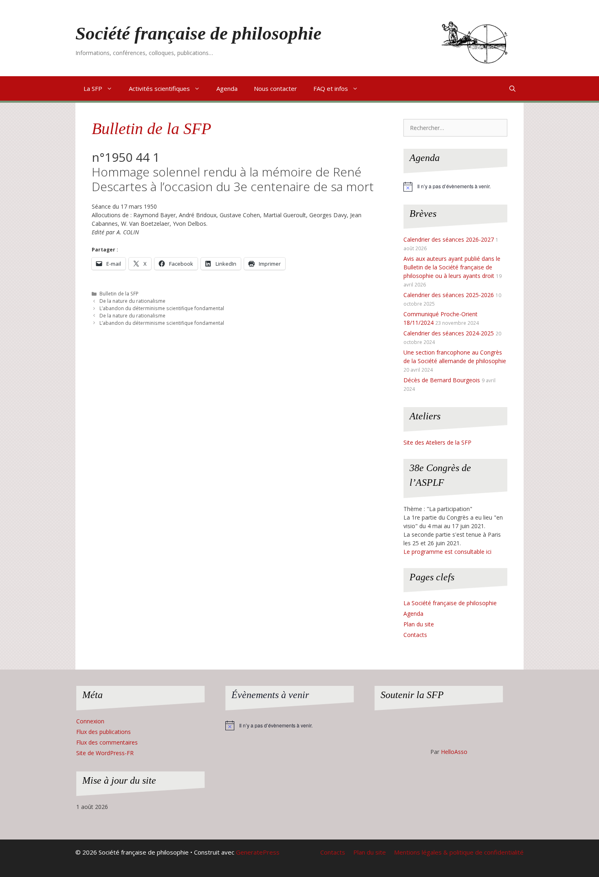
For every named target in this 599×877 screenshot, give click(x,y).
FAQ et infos (330, 88)
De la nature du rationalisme (132, 300)
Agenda (227, 88)
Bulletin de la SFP (151, 128)
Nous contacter (275, 88)
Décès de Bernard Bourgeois (441, 380)
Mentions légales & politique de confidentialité (459, 852)
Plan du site (418, 624)
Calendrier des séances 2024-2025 (448, 333)
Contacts (415, 635)
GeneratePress (258, 852)
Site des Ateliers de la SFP (437, 442)
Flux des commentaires (107, 742)
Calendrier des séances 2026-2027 (448, 239)
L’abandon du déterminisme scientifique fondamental (161, 308)
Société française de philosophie (198, 33)
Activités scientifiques (159, 88)
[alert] (455, 187)
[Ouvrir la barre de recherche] (512, 88)
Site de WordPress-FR (105, 753)
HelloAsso (454, 752)
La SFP (93, 88)
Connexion (90, 721)
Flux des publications (103, 732)
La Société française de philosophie (450, 603)
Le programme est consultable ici (447, 551)
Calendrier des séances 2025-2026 (448, 295)
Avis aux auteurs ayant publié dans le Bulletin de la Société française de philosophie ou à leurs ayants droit (451, 267)
